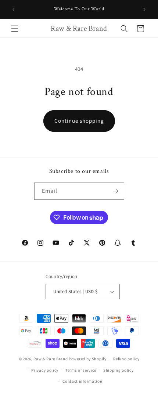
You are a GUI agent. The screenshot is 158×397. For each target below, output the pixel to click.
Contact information (82, 381)
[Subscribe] (116, 191)
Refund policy (126, 358)
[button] (15, 29)
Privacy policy (44, 370)
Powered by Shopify (88, 358)
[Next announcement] (144, 9)
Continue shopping (79, 120)
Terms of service (80, 370)
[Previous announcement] (14, 9)
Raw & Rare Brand (51, 358)
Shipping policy (118, 370)
